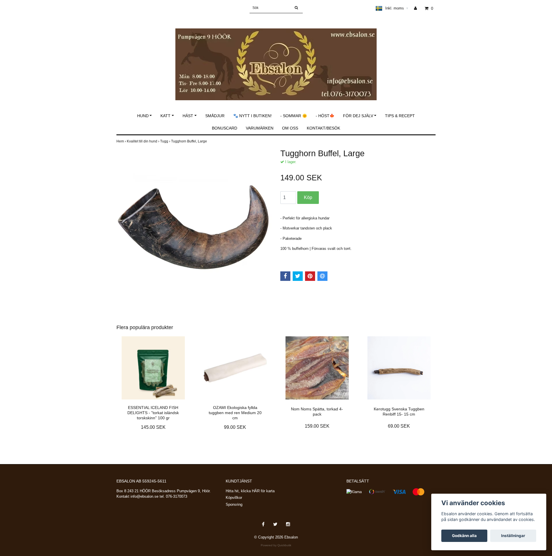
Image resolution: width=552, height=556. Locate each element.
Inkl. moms (396, 8)
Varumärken (259, 128)
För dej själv (358, 115)
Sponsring (234, 504)
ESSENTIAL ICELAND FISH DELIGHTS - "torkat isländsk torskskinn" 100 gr (153, 412)
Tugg (165, 141)
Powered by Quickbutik (276, 545)
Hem (121, 141)
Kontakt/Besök (323, 128)
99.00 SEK (235, 427)
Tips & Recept (400, 115)
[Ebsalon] (276, 58)
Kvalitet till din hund (143, 141)
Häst (188, 115)
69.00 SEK (399, 426)
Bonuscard (224, 128)
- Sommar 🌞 (293, 115)
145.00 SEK (153, 427)
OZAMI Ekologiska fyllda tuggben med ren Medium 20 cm (235, 412)
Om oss (290, 128)
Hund (143, 115)
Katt (165, 115)
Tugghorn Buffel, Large (189, 141)
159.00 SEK (317, 426)
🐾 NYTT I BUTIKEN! (252, 115)
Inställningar (513, 535)
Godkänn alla (464, 535)
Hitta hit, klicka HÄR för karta (250, 491)
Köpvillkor (234, 497)
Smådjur (215, 115)
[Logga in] (417, 8)
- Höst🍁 (325, 115)
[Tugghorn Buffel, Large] (194, 226)
